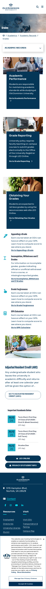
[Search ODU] (37, 7)
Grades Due (23, 445)
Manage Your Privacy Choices (25, 578)
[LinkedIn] (22, 505)
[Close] (43, 539)
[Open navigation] (42, 7)
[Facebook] (5, 505)
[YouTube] (16, 505)
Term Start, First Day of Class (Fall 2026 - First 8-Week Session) (28, 419)
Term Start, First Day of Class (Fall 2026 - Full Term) (27, 434)
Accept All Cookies (25, 584)
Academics (12, 35)
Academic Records (28, 35)
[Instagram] (11, 505)
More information (24, 572)
